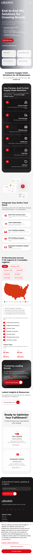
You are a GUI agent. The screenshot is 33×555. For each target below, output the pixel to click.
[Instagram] (11, 509)
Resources (5, 521)
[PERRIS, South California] (6, 293)
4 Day (22, 301)
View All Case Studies (12, 382)
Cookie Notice (6, 539)
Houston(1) (19, 270)
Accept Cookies (16, 551)
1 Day (7, 301)
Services (4, 517)
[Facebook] (3, 509)
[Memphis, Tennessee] (19, 293)
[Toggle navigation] (30, 3)
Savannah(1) (6, 277)
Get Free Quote (7, 40)
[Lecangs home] (7, 3)
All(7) (4, 266)
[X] (15, 509)
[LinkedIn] (7, 509)
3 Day (17, 301)
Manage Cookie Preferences (10, 542)
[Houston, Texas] (16, 297)
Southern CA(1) (7, 270)
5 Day (27, 301)
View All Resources (9, 402)
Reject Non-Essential (16, 546)
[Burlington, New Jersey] (26, 289)
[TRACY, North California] (4, 290)
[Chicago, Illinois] (20, 289)
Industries (4, 519)
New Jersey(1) (18, 277)
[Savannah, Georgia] (24, 295)
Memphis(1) (6, 274)
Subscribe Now (7, 493)
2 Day (12, 301)
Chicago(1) (17, 274)
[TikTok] (19, 509)
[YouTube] (23, 509)
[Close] (30, 524)
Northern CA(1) (15, 266)
